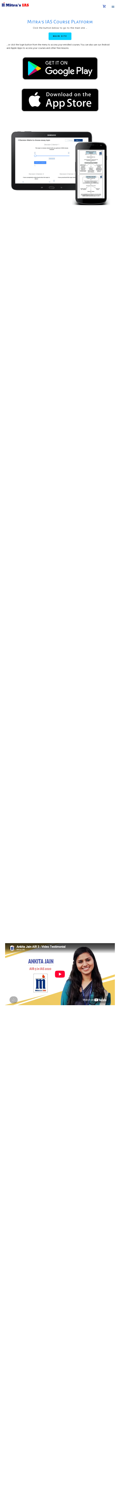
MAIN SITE (60, 36)
